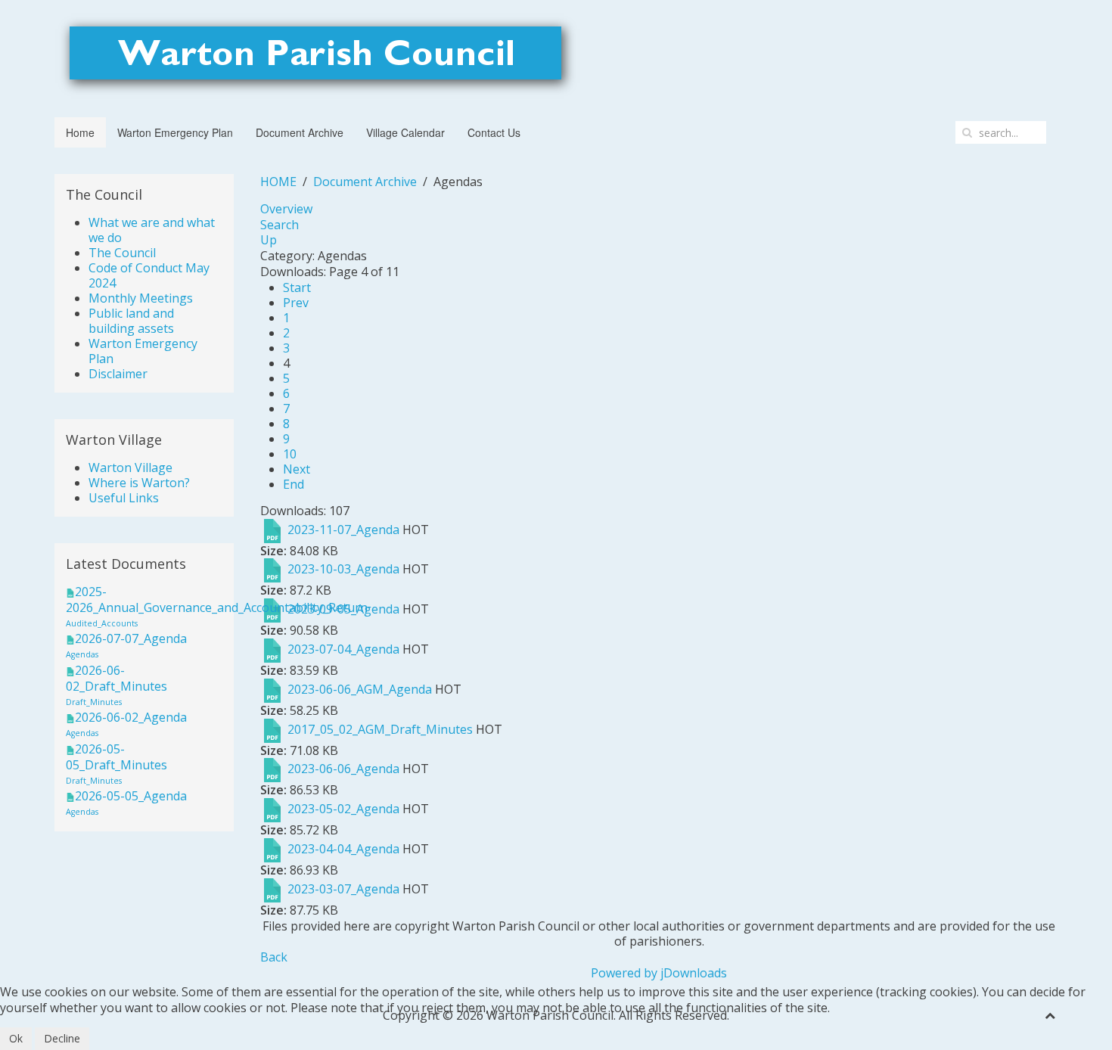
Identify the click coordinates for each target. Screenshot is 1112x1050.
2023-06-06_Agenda (343, 769)
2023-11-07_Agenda (343, 529)
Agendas (82, 654)
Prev (296, 302)
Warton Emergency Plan (175, 132)
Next (296, 469)
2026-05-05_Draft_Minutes (116, 757)
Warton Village (130, 467)
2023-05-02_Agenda (343, 808)
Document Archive (299, 132)
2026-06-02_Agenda (131, 717)
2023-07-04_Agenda (343, 649)
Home (80, 132)
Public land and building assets (131, 321)
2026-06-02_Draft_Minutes (116, 678)
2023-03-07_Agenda (343, 889)
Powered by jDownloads (659, 973)
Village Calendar (405, 132)
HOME (278, 181)
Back (273, 957)
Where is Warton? (139, 482)
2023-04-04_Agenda (343, 848)
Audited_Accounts (102, 623)
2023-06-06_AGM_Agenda (359, 689)
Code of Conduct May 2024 (149, 275)
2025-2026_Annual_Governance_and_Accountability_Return (217, 599)
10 (290, 454)
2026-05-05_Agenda (131, 796)
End (293, 484)
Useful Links (124, 497)
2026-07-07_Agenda (131, 638)
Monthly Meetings (141, 298)
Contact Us (493, 132)
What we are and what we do (152, 230)
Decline (62, 1038)
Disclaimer (118, 373)
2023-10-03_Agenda (343, 569)
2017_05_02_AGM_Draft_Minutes (380, 729)
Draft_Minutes (94, 702)
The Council (122, 252)
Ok (16, 1038)
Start (297, 287)
